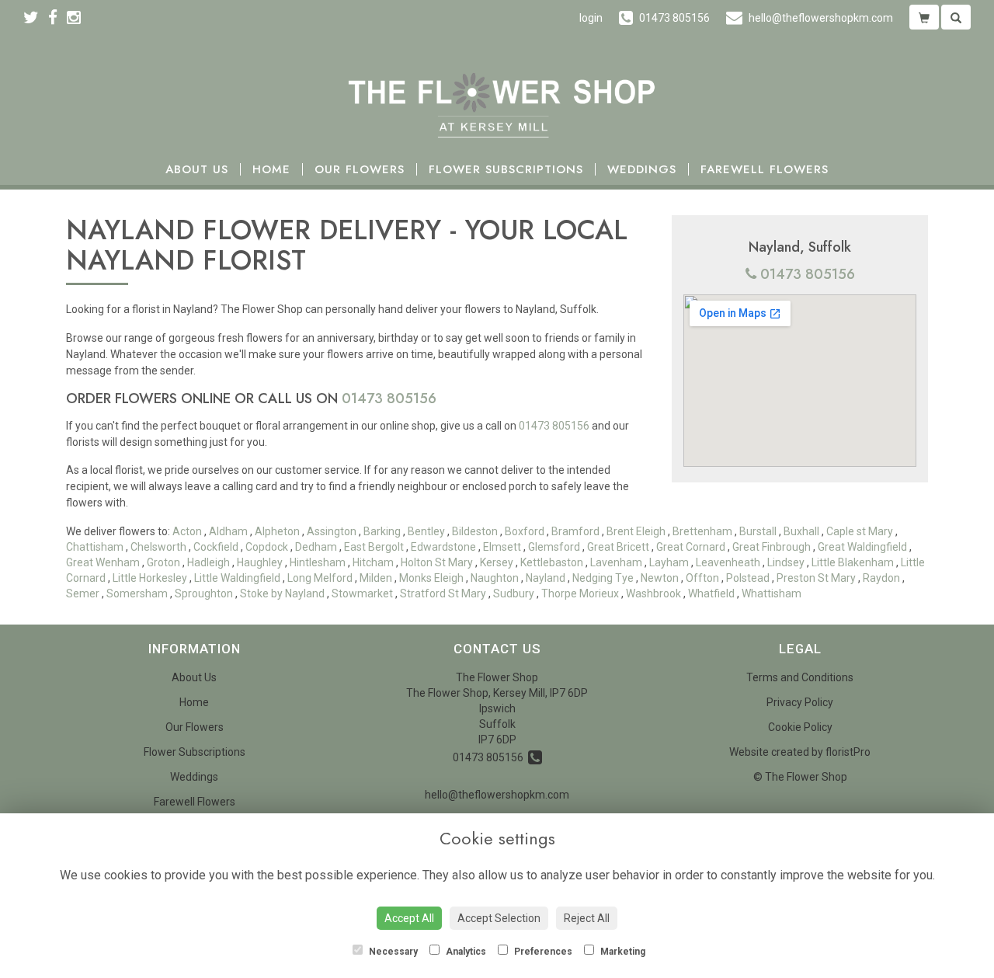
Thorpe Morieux (580, 593)
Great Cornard (690, 547)
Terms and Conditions (799, 677)
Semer (82, 593)
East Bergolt (374, 547)
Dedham (316, 547)
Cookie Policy (800, 727)
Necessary (392, 951)
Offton (702, 578)
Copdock (266, 547)
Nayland (545, 578)
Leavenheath (728, 562)
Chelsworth (158, 547)
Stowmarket (362, 593)
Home (271, 170)
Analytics (464, 951)
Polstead (748, 578)
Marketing (621, 951)
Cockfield (215, 547)
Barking (382, 531)
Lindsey (786, 562)
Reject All (587, 918)
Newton (660, 578)
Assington (331, 531)
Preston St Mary (816, 578)
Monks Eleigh (431, 578)
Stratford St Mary (443, 593)
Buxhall (801, 531)
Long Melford (320, 578)
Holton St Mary (437, 562)
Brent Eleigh (636, 531)
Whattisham (771, 593)
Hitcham (373, 562)
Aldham (228, 531)
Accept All (409, 918)
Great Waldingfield (862, 547)
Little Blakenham (853, 562)
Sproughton (204, 593)
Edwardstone (443, 547)
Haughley (260, 562)
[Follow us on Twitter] (35, 18)
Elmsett (502, 547)
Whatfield (711, 593)
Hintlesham (318, 562)
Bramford (575, 531)
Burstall (758, 531)
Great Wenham (103, 562)
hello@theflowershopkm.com (497, 794)
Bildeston (475, 531)
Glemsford (554, 547)
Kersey (496, 562)
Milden (376, 578)
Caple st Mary (859, 531)
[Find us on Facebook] (57, 18)
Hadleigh (208, 562)
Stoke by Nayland (282, 593)
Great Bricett (618, 547)
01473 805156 (807, 274)
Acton (187, 531)
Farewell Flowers (764, 170)
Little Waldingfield (237, 578)
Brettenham (702, 531)
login (591, 18)
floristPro (848, 752)
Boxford (524, 531)
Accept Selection (498, 918)
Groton (163, 562)
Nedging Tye (603, 578)
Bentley (426, 531)
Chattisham (94, 547)
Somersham (137, 593)
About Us (196, 170)
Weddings (641, 170)
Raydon (881, 578)
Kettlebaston (551, 562)
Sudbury (513, 593)
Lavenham (616, 562)
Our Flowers (360, 170)
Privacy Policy (799, 702)
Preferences (542, 951)
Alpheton (277, 531)
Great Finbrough (771, 547)
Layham (669, 562)
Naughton (495, 578)
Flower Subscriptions (506, 170)
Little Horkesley (150, 578)
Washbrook (653, 593)
